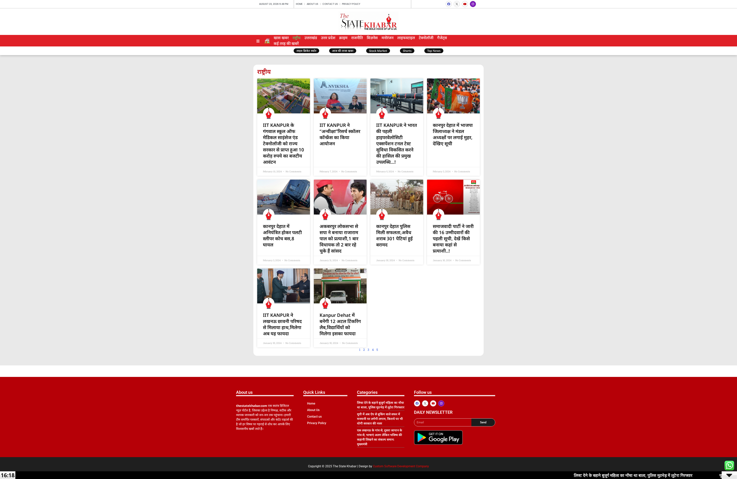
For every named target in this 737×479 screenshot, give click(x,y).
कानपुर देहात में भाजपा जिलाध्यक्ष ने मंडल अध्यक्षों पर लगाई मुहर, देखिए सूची (453, 134)
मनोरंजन (387, 37)
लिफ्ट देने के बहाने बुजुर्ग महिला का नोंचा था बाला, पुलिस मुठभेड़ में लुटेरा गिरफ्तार (595, 475)
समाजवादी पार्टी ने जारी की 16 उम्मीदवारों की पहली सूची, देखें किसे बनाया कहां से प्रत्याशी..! (453, 238)
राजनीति (357, 37)
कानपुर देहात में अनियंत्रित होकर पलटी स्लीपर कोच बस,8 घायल (282, 235)
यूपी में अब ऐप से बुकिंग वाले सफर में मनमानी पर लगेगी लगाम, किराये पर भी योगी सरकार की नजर (380, 418)
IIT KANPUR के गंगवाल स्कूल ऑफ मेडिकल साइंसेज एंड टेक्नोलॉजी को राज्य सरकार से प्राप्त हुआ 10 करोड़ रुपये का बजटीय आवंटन (283, 143)
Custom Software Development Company (401, 466)
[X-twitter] (457, 4)
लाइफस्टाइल (406, 37)
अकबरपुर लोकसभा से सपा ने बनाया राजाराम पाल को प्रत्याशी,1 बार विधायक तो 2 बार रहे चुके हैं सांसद (339, 238)
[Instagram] (473, 4)
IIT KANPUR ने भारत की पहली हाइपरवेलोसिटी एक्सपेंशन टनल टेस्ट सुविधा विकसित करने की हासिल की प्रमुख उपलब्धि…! (396, 143)
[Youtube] (465, 4)
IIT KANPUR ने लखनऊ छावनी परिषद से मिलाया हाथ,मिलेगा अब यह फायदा (282, 324)
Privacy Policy (351, 4)
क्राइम (343, 37)
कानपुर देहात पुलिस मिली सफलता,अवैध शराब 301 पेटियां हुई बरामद (394, 235)
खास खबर (281, 37)
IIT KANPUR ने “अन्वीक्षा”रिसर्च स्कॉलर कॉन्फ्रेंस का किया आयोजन (340, 134)
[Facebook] (449, 4)
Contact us (330, 4)
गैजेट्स (442, 37)
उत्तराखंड (310, 37)
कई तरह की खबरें (286, 43)
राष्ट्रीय (296, 37)
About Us (312, 4)
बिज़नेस (372, 37)
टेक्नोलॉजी (426, 37)
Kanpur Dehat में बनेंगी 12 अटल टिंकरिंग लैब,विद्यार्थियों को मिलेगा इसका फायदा (340, 324)
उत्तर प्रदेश (328, 37)
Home (299, 4)
